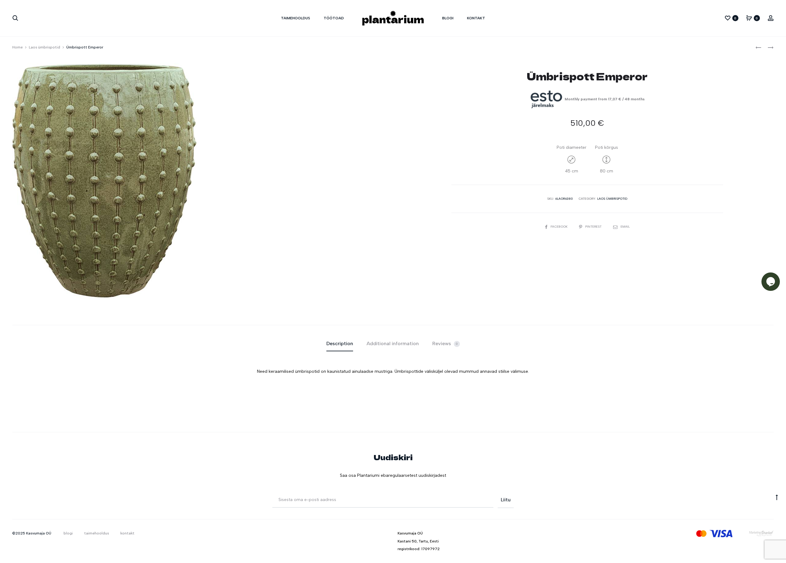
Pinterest (593, 227)
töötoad (334, 18)
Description (339, 343)
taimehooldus (295, 18)
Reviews (445, 343)
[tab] (340, 343)
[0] (728, 18)
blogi (447, 18)
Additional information (393, 343)
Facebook (559, 227)
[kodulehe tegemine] (761, 533)
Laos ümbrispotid (44, 47)
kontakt (476, 18)
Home (17, 47)
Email (625, 227)
